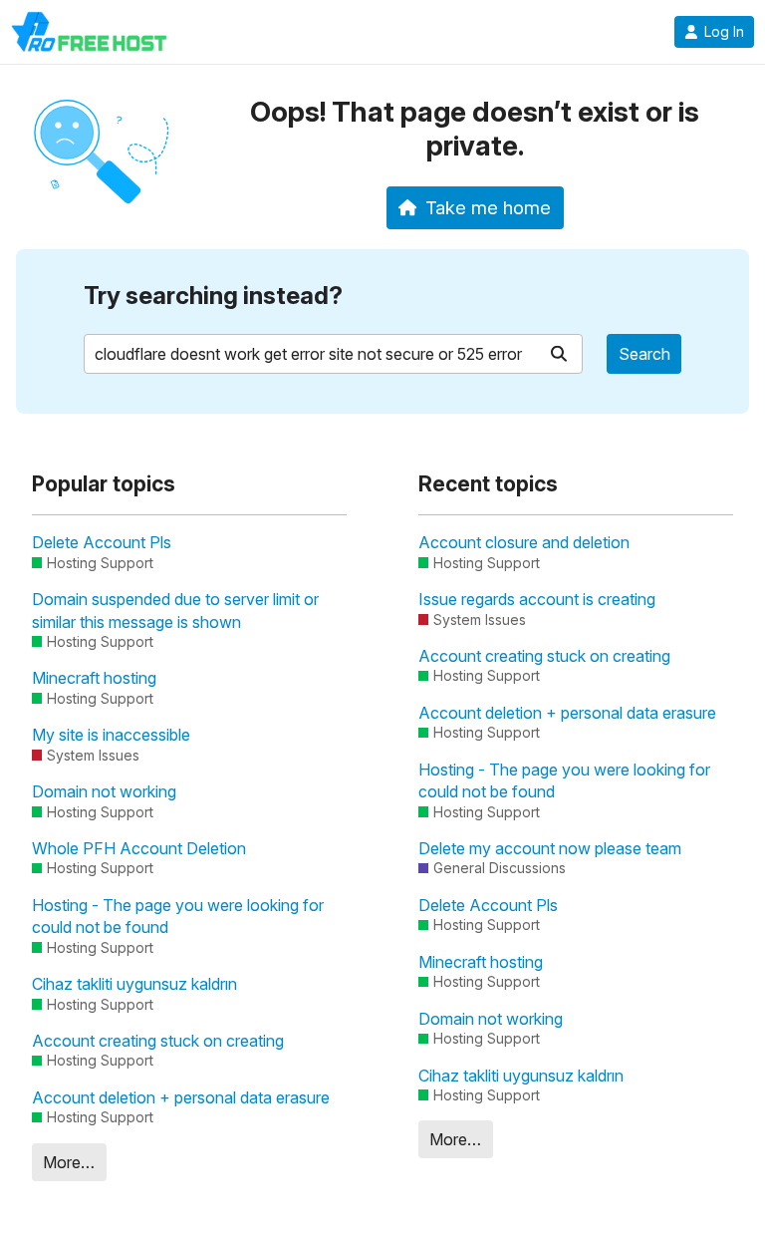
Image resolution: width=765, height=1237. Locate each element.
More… (69, 1162)
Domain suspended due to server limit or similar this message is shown (175, 610)
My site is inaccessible (111, 735)
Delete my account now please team (549, 848)
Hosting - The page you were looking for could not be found (178, 916)
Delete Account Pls (101, 542)
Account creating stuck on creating (158, 1041)
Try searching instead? (213, 295)
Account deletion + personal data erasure (181, 1097)
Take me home (488, 207)
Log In (724, 32)
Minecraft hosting (94, 678)
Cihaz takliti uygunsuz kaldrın (134, 984)
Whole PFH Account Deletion (139, 848)
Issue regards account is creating (536, 599)
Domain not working (104, 791)
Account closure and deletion (524, 542)
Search (644, 354)
